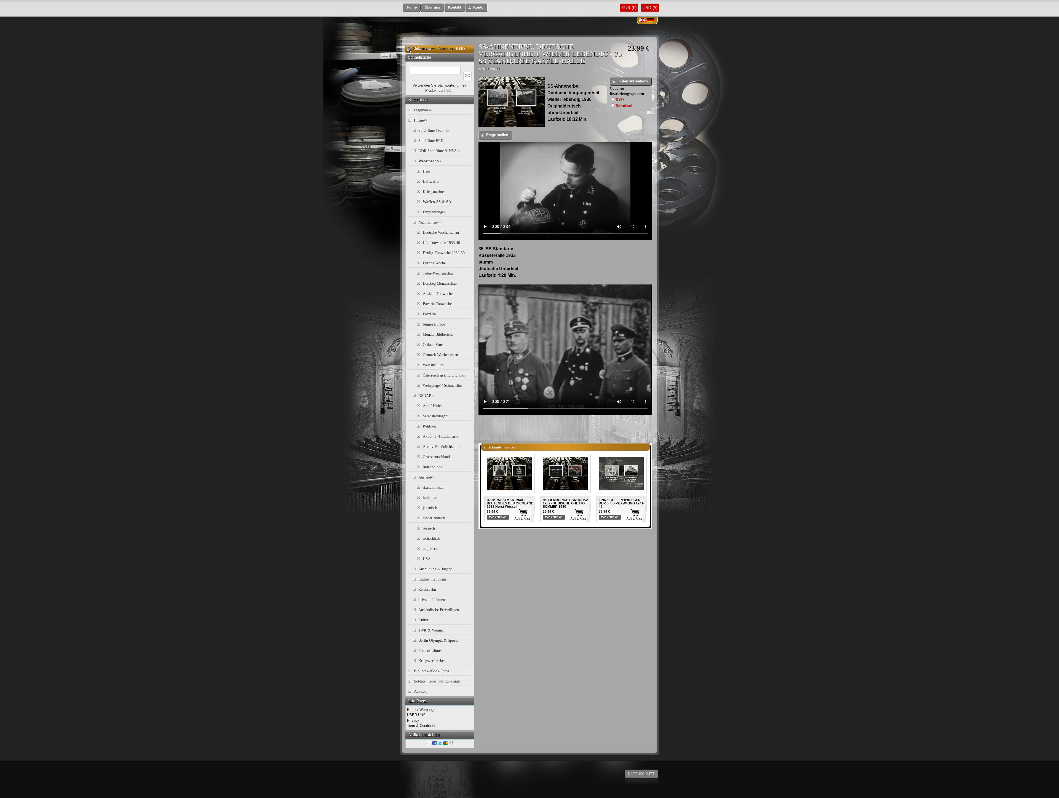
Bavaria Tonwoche (437, 304)
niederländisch (434, 518)
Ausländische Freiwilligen (438, 610)
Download (624, 106)
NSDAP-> (426, 396)
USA (426, 559)
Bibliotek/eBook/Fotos (431, 671)
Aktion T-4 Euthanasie (440, 436)
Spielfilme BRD (430, 141)
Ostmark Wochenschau (440, 355)
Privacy (413, 720)
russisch (429, 528)
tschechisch (431, 538)
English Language (432, 579)
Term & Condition (421, 726)
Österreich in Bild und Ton (444, 375)
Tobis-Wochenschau (438, 273)
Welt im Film (433, 365)
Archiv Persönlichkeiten (441, 447)
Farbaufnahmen (430, 651)
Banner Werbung (420, 710)
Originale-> (423, 110)
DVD (620, 100)
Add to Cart (522, 518)
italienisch (430, 498)
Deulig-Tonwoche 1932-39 (444, 253)
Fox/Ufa (429, 314)
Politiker (429, 426)
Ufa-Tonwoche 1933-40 (441, 243)
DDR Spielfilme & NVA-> (439, 151)
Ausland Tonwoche (438, 294)
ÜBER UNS (416, 715)
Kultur (423, 620)
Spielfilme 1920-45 (433, 130)
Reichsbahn (427, 589)
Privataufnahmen (431, 600)
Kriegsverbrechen (432, 661)
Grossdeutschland (436, 457)
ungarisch (430, 549)
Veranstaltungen (435, 416)
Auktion (420, 691)
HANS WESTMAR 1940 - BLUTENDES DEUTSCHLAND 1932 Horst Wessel (510, 503)
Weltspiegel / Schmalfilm (442, 385)
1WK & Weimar (431, 630)
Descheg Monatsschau (440, 283)
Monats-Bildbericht (438, 334)
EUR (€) (629, 7)
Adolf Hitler (432, 406)
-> (420, 120)
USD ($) (649, 7)
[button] (412, 7)
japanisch (430, 508)
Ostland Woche (434, 345)
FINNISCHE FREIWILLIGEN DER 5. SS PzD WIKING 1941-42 (622, 503)
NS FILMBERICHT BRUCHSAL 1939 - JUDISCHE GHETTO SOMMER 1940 (566, 503)
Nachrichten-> (429, 222)
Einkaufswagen (424, 49)
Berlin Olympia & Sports (438, 640)
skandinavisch (433, 487)
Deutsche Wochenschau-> (442, 232)
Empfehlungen (434, 212)
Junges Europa (434, 324)
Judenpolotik (433, 467)
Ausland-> (426, 477)
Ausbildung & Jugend (435, 569)
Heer (426, 171)
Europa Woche (434, 263)
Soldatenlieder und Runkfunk (437, 681)
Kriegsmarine (433, 192)
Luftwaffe (430, 181)
